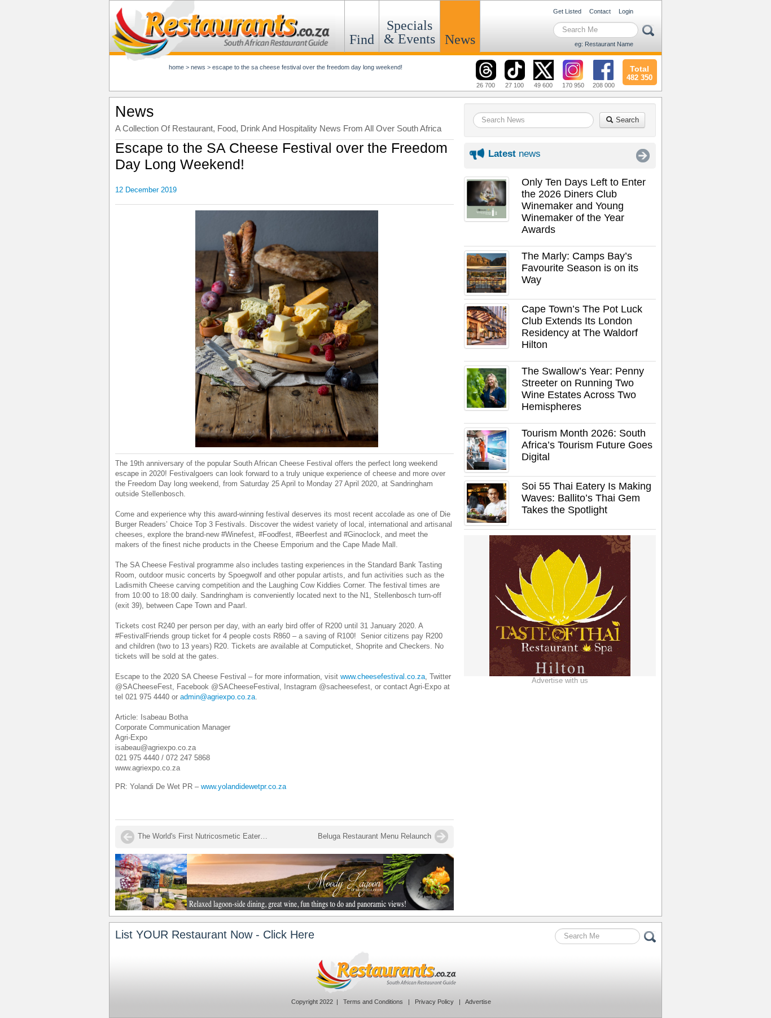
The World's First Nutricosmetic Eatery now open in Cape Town (205, 836)
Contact (600, 11)
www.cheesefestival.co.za (382, 676)
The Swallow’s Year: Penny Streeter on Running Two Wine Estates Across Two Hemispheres (583, 388)
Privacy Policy (434, 1001)
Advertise (478, 1001)
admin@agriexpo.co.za (217, 697)
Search (626, 120)
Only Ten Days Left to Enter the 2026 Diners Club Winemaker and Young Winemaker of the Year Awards (584, 206)
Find (361, 39)
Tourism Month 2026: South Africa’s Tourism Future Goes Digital (587, 445)
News (460, 39)
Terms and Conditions (373, 1001)
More (643, 155)
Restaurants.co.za (385, 972)
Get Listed (567, 11)
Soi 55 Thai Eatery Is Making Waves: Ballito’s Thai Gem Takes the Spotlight (586, 498)
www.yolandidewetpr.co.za (244, 786)
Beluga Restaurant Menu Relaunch (374, 836)
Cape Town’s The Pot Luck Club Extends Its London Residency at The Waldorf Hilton (582, 326)
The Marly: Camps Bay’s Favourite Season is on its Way (580, 267)
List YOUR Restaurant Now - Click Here (214, 934)
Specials (409, 32)
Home (176, 67)
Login (626, 11)
